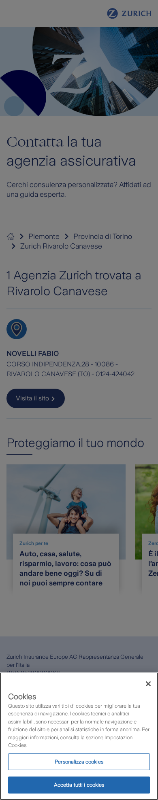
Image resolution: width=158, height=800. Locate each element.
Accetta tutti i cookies (79, 785)
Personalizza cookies (79, 762)
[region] (79, 736)
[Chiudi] (148, 684)
